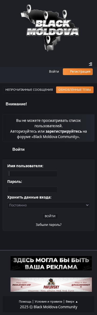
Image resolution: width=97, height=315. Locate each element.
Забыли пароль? (48, 224)
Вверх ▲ (72, 301)
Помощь (25, 301)
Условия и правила (48, 301)
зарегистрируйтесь (64, 131)
